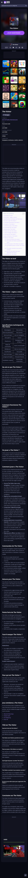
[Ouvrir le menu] (2, 2)
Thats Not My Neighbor (14, 106)
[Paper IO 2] (6, 63)
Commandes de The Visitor (10, 227)
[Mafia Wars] (22, 88)
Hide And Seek (14, 98)
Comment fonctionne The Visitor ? (12, 222)
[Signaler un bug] (16, 47)
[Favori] (13, 47)
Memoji (5, 98)
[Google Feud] (22, 63)
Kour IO (6, 719)
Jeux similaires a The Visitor (11, 236)
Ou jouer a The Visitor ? (9, 224)
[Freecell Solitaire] (6, 104)
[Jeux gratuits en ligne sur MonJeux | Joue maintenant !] (7, 2)
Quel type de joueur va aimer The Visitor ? (15, 246)
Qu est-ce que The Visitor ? (10, 220)
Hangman (6, 90)
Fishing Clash (22, 74)
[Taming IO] (14, 71)
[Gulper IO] (6, 71)
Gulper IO (6, 74)
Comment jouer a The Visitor (10, 225)
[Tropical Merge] (22, 104)
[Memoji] (6, 96)
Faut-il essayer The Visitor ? (11, 232)
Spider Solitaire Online (22, 97)
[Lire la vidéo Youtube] (14, 851)
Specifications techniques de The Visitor (13, 219)
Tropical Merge (22, 106)
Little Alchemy (14, 82)
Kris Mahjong (22, 82)
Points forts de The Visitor (11, 231)
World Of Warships (9, 714)
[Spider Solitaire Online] (22, 96)
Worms (6, 82)
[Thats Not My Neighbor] (14, 104)
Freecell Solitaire (6, 106)
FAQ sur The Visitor (9, 237)
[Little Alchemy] (14, 80)
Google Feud (22, 66)
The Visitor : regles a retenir (10, 217)
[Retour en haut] (25, 875)
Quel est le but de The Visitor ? (13, 239)
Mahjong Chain (14, 90)
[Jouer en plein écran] (22, 47)
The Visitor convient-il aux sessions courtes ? (14, 249)
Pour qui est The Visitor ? (10, 234)
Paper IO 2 (6, 66)
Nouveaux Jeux (14, 119)
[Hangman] (6, 88)
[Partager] (19, 47)
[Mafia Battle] (14, 63)
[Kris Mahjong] (22, 80)
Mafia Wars (22, 90)
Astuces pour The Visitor (9, 229)
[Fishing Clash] (22, 71)
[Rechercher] (26, 6)
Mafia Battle (14, 66)
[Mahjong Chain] (14, 88)
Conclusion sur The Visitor (11, 254)
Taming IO (14, 74)
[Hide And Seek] (14, 96)
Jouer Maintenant (14, 33)
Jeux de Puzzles (6, 119)
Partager (7, 115)
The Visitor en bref (8, 215)
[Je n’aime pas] (10, 47)
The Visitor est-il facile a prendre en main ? (14, 241)
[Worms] (6, 80)
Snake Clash (7, 716)
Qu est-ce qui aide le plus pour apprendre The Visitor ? (13, 252)
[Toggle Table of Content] (22, 214)
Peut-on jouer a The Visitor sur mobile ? (15, 243)
